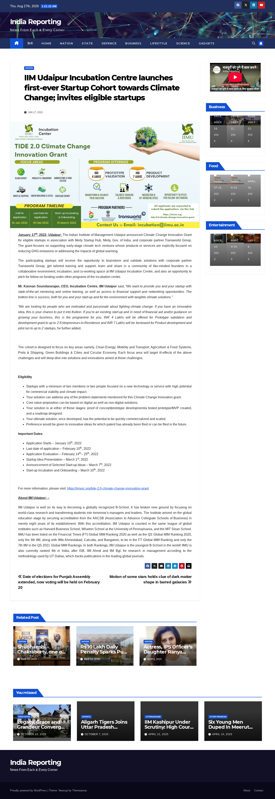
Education (24, 717)
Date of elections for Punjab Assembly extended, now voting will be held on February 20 (59, 582)
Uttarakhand (153, 717)
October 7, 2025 (97, 734)
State (87, 43)
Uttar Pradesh (218, 717)
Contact (258, 790)
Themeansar (79, 790)
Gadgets (207, 43)
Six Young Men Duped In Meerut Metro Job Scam (228, 727)
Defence (109, 43)
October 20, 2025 (33, 734)
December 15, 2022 (254, 247)
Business (133, 43)
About (246, 790)
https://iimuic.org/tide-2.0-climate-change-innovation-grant (108, 488)
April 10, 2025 (222, 734)
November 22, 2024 (235, 128)
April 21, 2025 (158, 734)
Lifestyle (158, 43)
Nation (66, 43)
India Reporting (35, 21)
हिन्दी (30, 43)
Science (183, 43)
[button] (253, 43)
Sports (86, 717)
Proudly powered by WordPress (29, 790)
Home (46, 43)
